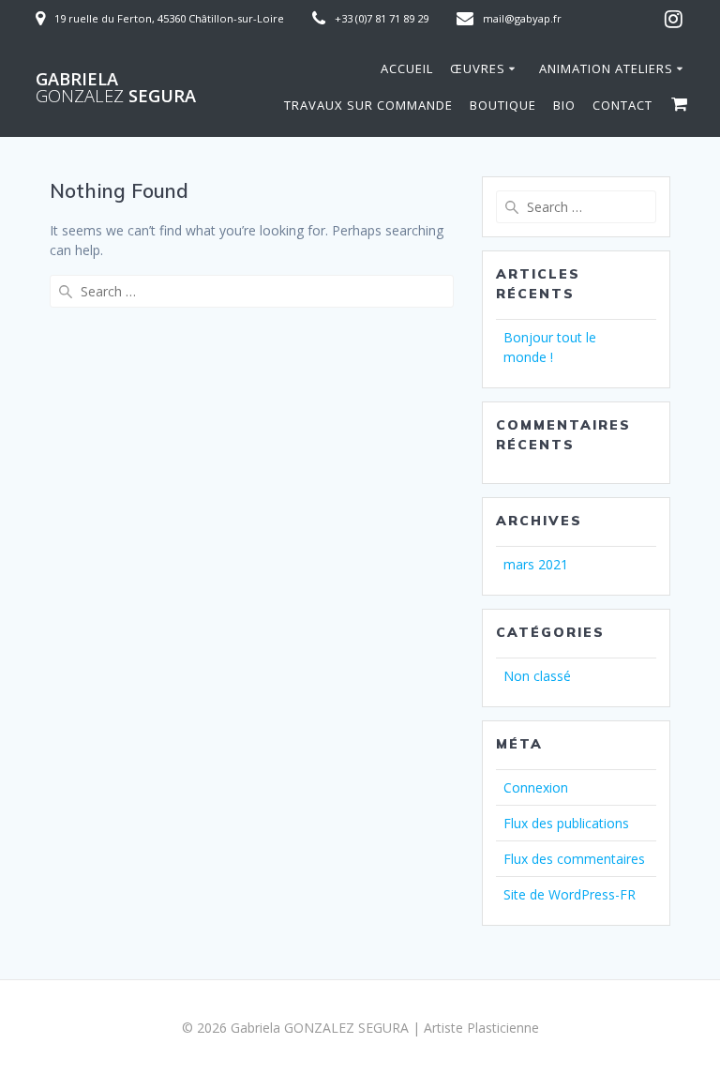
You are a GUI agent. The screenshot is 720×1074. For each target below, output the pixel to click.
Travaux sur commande (368, 105)
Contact (622, 105)
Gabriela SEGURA (116, 87)
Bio (564, 105)
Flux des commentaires (574, 859)
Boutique (503, 105)
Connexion (535, 787)
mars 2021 (535, 564)
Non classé (537, 676)
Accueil (407, 68)
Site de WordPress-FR (569, 894)
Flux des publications (566, 823)
